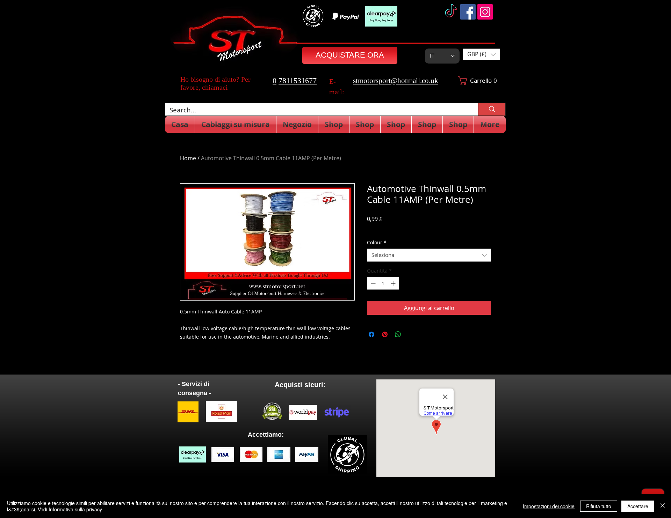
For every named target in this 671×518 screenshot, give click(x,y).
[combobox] (429, 255)
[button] (481, 54)
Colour (377, 242)
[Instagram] (485, 12)
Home (188, 158)
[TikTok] (451, 12)
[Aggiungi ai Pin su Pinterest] (385, 334)
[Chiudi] (662, 506)
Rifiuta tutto (598, 506)
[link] (475, 80)
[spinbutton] (383, 283)
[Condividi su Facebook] (371, 334)
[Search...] (491, 109)
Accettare (637, 506)
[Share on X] (411, 334)
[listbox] (481, 54)
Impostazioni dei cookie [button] (549, 506)
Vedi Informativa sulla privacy (70, 509)
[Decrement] (372, 283)
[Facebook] (468, 12)
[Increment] (393, 283)
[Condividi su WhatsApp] (398, 334)
